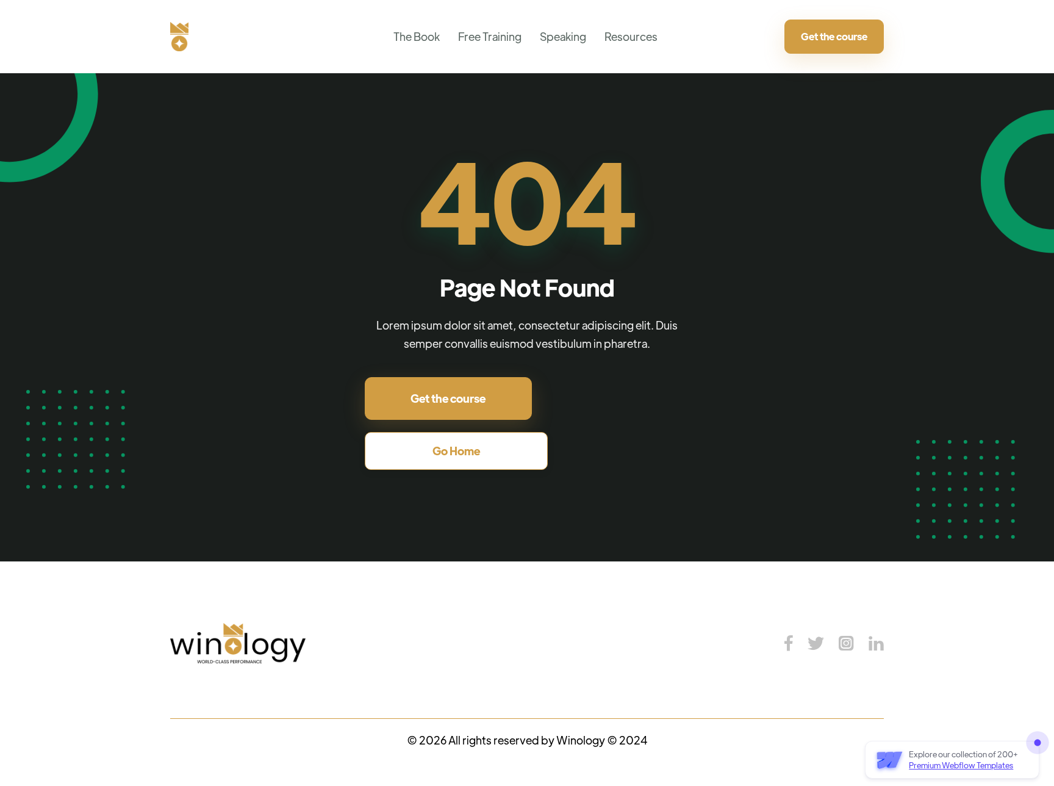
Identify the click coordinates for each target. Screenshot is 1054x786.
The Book (416, 36)
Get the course (834, 36)
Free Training (490, 36)
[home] (179, 37)
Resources (631, 36)
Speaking (563, 36)
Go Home (456, 451)
